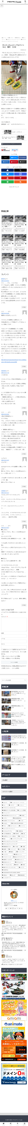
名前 (2, 633)
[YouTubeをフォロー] (7, 177)
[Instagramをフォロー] (20, 174)
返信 (24, 307)
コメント (4, 616)
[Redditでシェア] (17, 679)
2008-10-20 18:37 (5, 460)
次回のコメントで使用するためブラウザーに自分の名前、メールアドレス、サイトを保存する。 (14, 652)
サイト (3, 644)
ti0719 (3, 278)
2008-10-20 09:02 (5, 414)
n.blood (3, 490)
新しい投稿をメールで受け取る (11, 658)
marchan (3, 370)
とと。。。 (14, 900)
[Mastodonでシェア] (11, 674)
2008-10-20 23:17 (5, 492)
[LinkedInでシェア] (17, 683)
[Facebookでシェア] (5, 679)
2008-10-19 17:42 (5, 372)
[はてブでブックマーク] (23, 679)
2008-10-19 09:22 (5, 280)
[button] (22, 162)
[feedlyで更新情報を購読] (7, 181)
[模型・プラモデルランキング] (5, 149)
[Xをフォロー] (20, 170)
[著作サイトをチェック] (7, 170)
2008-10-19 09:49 (5, 313)
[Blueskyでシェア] (17, 674)
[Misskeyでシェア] (23, 674)
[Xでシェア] (5, 674)
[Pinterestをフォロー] (20, 177)
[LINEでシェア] (5, 683)
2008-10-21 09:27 (5, 527)
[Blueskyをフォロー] (7, 174)
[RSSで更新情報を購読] (20, 181)
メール (3, 638)
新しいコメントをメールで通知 (11, 656)
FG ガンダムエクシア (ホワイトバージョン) (12, 144)
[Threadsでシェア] (11, 679)
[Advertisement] (14, 22)
